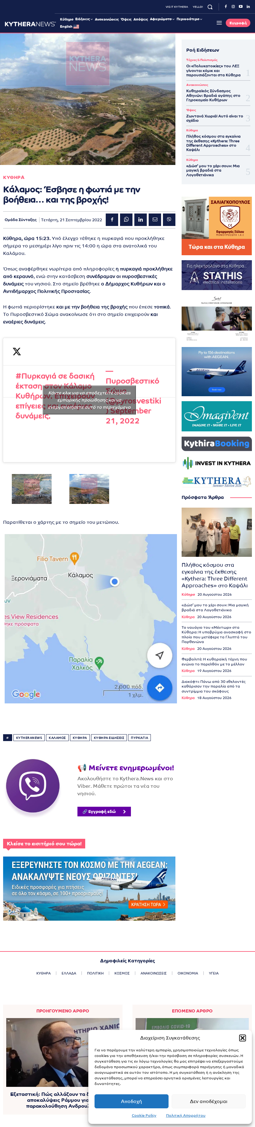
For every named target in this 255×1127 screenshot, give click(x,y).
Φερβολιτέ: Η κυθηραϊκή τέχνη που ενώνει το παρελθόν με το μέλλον (214, 661)
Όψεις (191, 110)
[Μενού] (218, 23)
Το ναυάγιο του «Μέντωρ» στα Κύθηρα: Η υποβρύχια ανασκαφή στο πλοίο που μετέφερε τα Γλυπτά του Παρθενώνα (216, 634)
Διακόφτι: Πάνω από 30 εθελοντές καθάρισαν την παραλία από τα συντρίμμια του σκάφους (214, 686)
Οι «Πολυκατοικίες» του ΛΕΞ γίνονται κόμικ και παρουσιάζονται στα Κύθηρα (213, 70)
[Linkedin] (248, 7)
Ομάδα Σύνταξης (21, 220)
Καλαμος (57, 738)
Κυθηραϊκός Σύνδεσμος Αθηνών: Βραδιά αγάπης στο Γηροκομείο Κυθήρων (213, 95)
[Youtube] (240, 7)
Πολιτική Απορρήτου (186, 1115)
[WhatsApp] (126, 220)
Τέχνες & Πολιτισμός (201, 60)
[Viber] (169, 220)
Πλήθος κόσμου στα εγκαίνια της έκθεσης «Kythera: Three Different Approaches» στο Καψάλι (213, 143)
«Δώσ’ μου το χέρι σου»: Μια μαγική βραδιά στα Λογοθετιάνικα (213, 170)
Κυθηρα (14, 177)
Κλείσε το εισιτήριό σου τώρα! (44, 844)
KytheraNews (29, 738)
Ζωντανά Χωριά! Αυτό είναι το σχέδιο (214, 118)
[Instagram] (233, 7)
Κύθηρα (192, 130)
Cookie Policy (144, 1115)
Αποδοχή (131, 1101)
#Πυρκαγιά (36, 376)
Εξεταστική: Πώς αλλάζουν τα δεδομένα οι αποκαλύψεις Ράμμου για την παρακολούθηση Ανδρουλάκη (63, 1100)
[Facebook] (226, 7)
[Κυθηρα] (30, 24)
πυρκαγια (139, 738)
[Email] (155, 220)
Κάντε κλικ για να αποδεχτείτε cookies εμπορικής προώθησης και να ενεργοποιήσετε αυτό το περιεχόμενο (89, 400)
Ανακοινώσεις (197, 85)
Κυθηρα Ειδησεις (109, 738)
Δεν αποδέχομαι (208, 1101)
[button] (242, 1038)
